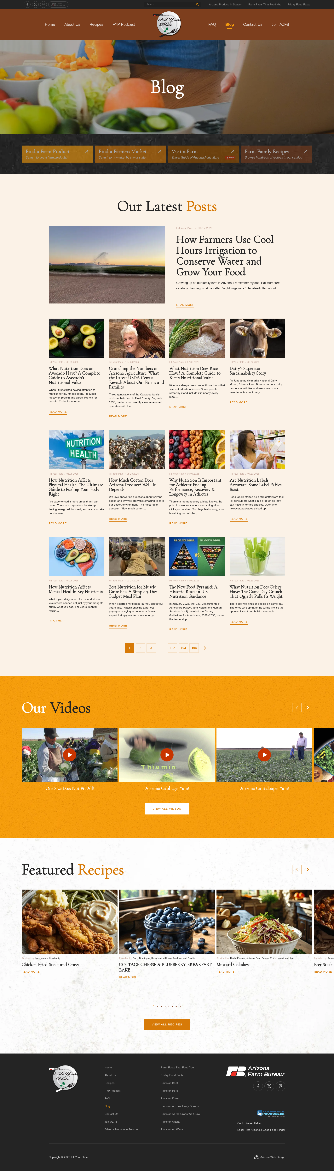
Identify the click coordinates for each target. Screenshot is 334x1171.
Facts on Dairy (170, 1098)
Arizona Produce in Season (225, 4)
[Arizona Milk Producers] (270, 1113)
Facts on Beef (169, 1082)
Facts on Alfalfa (170, 1121)
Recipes (96, 24)
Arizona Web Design (272, 1157)
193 (183, 648)
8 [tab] (180, 1006)
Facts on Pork (169, 1090)
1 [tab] (153, 1006)
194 (194, 648)
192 (172, 648)
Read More (185, 304)
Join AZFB (280, 24)
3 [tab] (161, 1006)
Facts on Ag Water (172, 1129)
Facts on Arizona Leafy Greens (180, 1106)
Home (50, 24)
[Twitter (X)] (35, 4)
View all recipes (167, 1024)
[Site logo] (63, 1098)
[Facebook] (27, 4)
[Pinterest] (43, 4)
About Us (72, 24)
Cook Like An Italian (249, 1123)
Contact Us (252, 24)
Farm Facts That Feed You (264, 4)
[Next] (307, 707)
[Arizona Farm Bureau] (58, 4)
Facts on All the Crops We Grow (180, 1113)
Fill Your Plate (79, 1157)
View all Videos (167, 808)
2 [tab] (157, 1006)
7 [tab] (176, 1006)
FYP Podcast (123, 24)
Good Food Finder (274, 1129)
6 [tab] (172, 1006)
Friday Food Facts (299, 4)
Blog (229, 24)
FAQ (212, 24)
